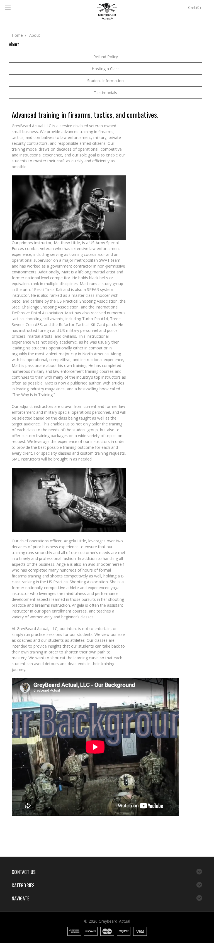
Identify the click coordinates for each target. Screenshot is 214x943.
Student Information (105, 80)
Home (17, 35)
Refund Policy (105, 56)
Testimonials (105, 92)
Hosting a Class (106, 68)
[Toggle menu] (8, 8)
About (34, 35)
